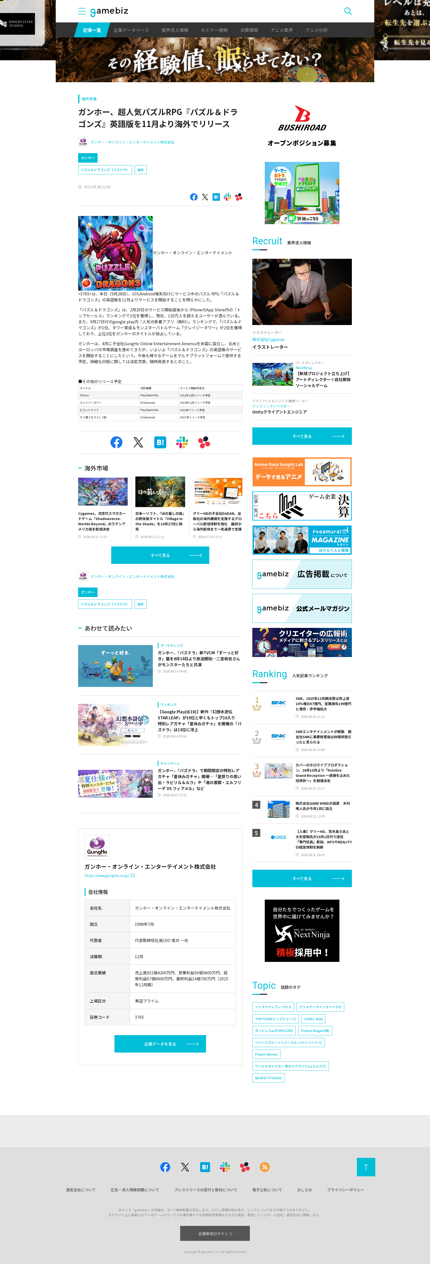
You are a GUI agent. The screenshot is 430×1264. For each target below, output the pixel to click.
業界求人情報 (174, 30)
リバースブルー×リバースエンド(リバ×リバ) (288, 1042)
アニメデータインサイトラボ (320, 1006)
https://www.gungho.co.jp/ (107, 875)
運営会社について (81, 1189)
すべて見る (160, 555)
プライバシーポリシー (345, 1189)
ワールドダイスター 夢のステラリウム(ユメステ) (290, 1066)
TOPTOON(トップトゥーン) (275, 1018)
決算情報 (249, 30)
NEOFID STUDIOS (268, 1077)
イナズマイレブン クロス (273, 1006)
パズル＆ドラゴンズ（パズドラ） (105, 169)
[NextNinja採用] (302, 931)
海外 (140, 169)
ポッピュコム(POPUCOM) (274, 1030)
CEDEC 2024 (313, 1018)
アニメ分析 (316, 30)
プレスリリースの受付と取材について (205, 1189)
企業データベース (131, 30)
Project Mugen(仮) (315, 1030)
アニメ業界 (281, 30)
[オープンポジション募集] (302, 126)
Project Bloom (266, 1054)
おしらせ (304, 1189)
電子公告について (267, 1189)
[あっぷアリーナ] (302, 193)
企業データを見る (160, 1044)
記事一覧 (92, 30)
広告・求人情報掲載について (135, 1189)
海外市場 (89, 98)
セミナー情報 (214, 30)
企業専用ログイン (213, 1233)
